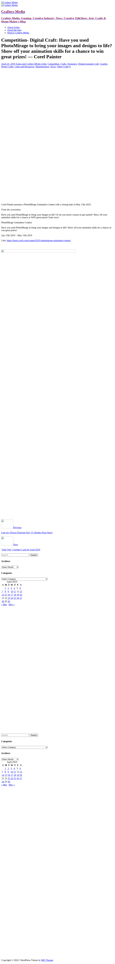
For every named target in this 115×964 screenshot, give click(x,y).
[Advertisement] (57, 91)
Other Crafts (63, 66)
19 (18, 595)
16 (9, 595)
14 (3, 595)
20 (21, 595)
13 (21, 591)
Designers (72, 64)
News (53, 66)
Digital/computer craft (88, 64)
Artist (43, 64)
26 (18, 598)
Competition (53, 64)
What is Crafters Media (18, 32)
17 (12, 595)
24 (12, 598)
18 (15, 595)
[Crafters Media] (9, 2)
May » (12, 604)
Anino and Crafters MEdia (28, 64)
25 (15, 598)
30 (9, 601)
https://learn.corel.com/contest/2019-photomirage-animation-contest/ (39, 240)
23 (9, 598)
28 (3, 601)
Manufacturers (42, 66)
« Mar (4, 604)
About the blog (14, 30)
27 (21, 598)
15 (6, 595)
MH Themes (47, 960)
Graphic (104, 64)
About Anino (13, 27)
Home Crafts (7, 66)
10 (12, 591)
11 (15, 591)
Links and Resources (24, 66)
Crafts (63, 64)
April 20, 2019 (8, 64)
